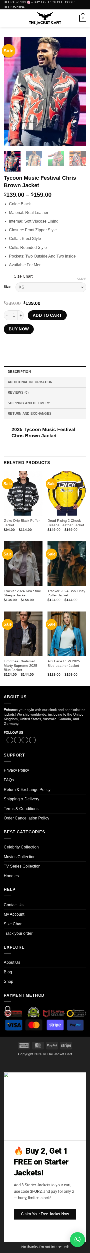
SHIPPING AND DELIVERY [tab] (29, 403)
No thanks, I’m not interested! (45, 1246)
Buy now (19, 329)
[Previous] (11, 91)
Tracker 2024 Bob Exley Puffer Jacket (66, 593)
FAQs (9, 780)
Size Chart (23, 276)
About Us (12, 962)
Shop (8, 981)
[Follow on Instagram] (17, 740)
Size (7, 287)
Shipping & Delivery (21, 799)
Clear (81, 278)
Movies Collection (20, 857)
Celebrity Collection (21, 847)
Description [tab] (19, 372)
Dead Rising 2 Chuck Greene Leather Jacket (66, 523)
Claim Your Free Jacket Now (45, 1214)
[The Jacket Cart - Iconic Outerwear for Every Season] (45, 18)
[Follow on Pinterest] (32, 740)
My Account (14, 914)
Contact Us (14, 905)
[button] (7, 18)
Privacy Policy (16, 770)
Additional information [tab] (30, 382)
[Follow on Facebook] (9, 740)
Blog (8, 972)
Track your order (18, 933)
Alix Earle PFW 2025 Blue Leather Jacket (64, 663)
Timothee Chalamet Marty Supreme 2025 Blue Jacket (20, 665)
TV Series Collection (22, 866)
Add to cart (47, 315)
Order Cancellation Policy (26, 818)
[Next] (78, 91)
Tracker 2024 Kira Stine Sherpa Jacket (22, 593)
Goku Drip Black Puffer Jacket (22, 523)
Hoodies (11, 876)
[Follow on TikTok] (25, 740)
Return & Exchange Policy (27, 789)
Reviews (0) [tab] (18, 392)
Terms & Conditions (21, 809)
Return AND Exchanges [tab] (30, 413)
